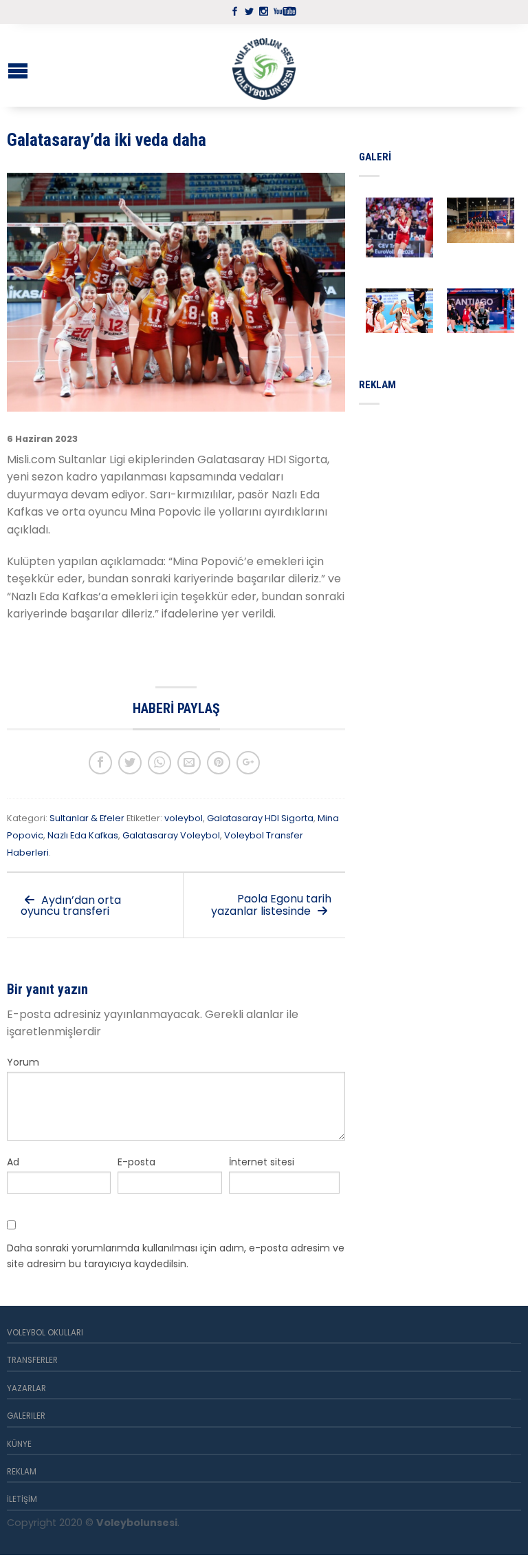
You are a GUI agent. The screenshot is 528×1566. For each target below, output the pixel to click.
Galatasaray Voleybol (171, 835)
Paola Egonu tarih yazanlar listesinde (271, 905)
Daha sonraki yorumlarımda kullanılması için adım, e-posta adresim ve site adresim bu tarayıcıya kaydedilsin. (175, 1255)
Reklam (21, 1471)
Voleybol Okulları (45, 1332)
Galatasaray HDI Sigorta (260, 818)
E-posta (136, 1162)
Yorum (23, 1062)
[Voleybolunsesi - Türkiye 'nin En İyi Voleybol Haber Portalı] (264, 65)
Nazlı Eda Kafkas (82, 835)
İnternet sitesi (261, 1162)
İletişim (22, 1499)
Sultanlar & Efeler (87, 818)
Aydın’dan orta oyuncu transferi (71, 905)
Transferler (32, 1360)
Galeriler (26, 1415)
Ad (13, 1162)
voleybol (183, 818)
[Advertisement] (443, 487)
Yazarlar (26, 1388)
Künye (19, 1444)
